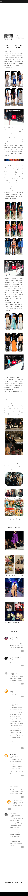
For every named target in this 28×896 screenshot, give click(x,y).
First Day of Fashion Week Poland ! (13, 599)
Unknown (13, 754)
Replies (11, 798)
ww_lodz (13, 813)
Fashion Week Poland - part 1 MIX (13, 551)
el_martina (13, 637)
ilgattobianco (14, 672)
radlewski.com (17, 800)
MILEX (11, 690)
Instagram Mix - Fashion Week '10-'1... (14, 622)
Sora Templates (17, 894)
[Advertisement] (14, 15)
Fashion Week (14, 43)
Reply (22, 650)
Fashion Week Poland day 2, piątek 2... (14, 575)
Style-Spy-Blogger (16, 657)
